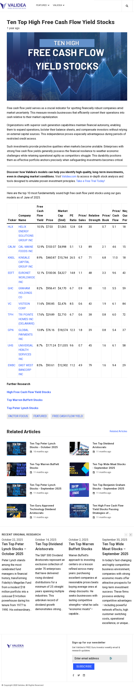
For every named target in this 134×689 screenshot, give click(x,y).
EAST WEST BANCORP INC (25, 370)
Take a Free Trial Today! (90, 181)
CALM (11, 246)
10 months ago (41, 451)
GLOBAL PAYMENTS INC (25, 334)
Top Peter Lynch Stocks (22, 408)
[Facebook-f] (73, 675)
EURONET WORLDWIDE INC (26, 277)
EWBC (11, 365)
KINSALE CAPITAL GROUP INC (25, 262)
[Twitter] (78, 675)
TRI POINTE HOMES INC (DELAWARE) (26, 319)
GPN (10, 330)
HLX (10, 226)
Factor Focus (18, 416)
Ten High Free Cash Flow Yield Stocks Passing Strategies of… (108, 509)
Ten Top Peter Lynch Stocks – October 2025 (14, 549)
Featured (40, 416)
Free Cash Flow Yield (67, 416)
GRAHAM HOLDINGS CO (25, 293)
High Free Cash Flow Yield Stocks (29, 392)
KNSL (11, 257)
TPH (10, 314)
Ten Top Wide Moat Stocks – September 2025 (115, 549)
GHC (10, 288)
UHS (10, 345)
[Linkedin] (84, 675)
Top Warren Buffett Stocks (25, 400)
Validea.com (69, 176)
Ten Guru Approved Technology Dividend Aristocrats (43, 509)
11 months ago (103, 451)
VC (9, 303)
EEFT (11, 273)
